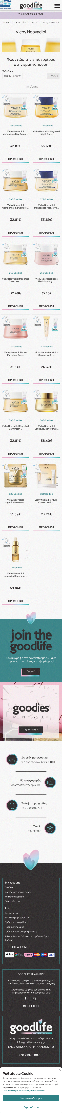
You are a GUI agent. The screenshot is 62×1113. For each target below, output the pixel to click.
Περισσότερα (31, 1107)
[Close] (60, 1069)
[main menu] (57, 6)
